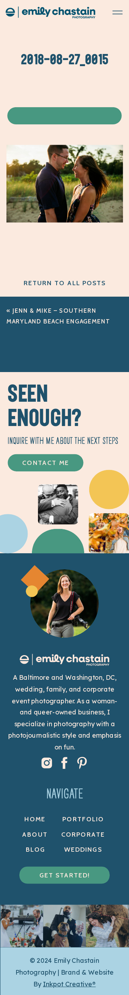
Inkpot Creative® (69, 984)
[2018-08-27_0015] (64, 220)
